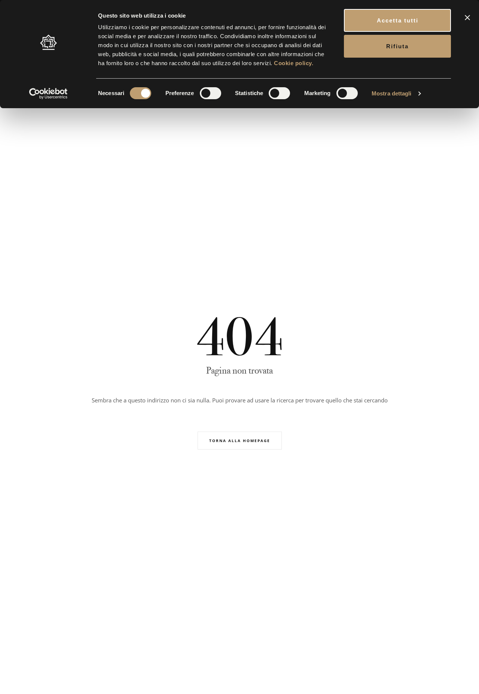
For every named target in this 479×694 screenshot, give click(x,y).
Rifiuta (397, 46)
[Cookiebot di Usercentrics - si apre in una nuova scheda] (48, 93)
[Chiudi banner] (467, 17)
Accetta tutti (397, 20)
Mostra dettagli (392, 93)
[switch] (210, 93)
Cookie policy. (293, 63)
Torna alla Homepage (239, 440)
